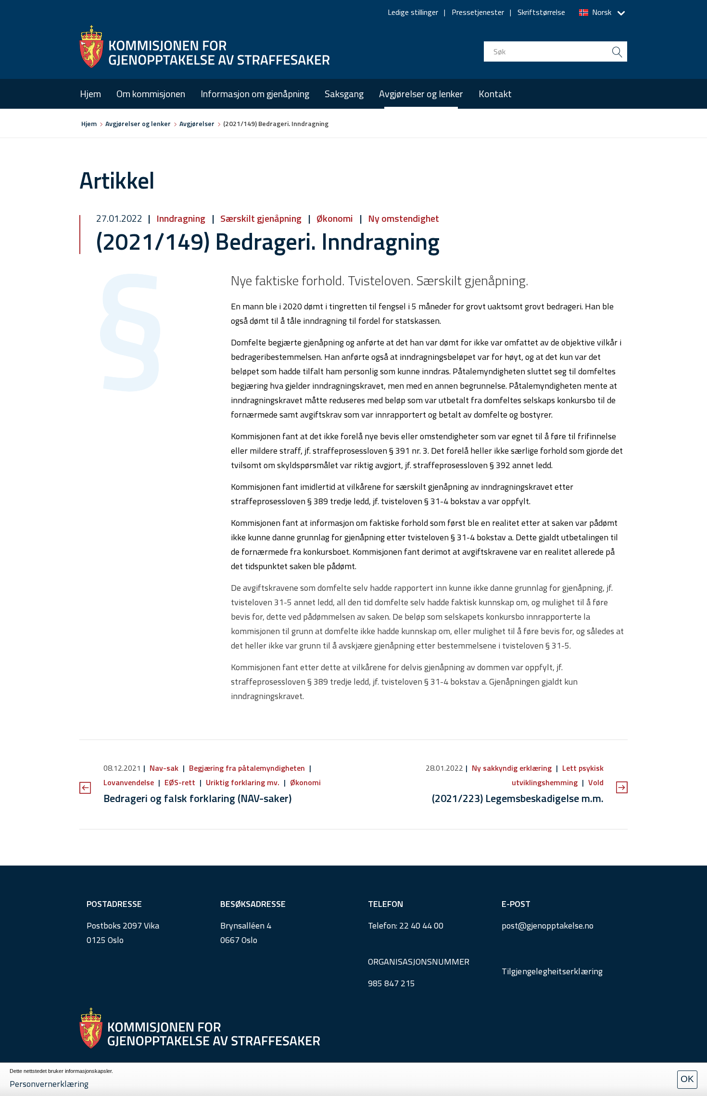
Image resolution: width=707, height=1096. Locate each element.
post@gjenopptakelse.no (547, 925)
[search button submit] (617, 51)
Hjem (90, 93)
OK (687, 1079)
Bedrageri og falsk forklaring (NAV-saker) (197, 798)
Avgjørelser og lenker (421, 93)
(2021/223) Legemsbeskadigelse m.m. (518, 798)
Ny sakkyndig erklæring (512, 768)
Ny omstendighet (402, 218)
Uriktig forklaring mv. (242, 782)
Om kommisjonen (150, 93)
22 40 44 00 (421, 925)
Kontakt (495, 93)
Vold (595, 782)
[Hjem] (204, 46)
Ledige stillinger (413, 12)
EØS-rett (180, 782)
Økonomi (335, 218)
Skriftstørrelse (541, 12)
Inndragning (180, 218)
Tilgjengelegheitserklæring (552, 971)
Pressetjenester (478, 12)
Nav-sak (164, 768)
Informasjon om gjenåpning (255, 93)
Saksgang (344, 93)
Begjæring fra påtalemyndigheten (247, 768)
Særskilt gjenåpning (260, 218)
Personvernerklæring (49, 1083)
